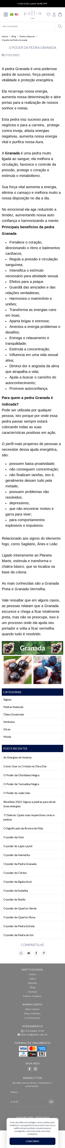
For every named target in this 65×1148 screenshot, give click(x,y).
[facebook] (29, 1069)
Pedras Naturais (27, 36)
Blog (14, 36)
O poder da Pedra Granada (14, 40)
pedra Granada (17, 69)
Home (5, 36)
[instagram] (35, 1069)
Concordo (32, 1141)
